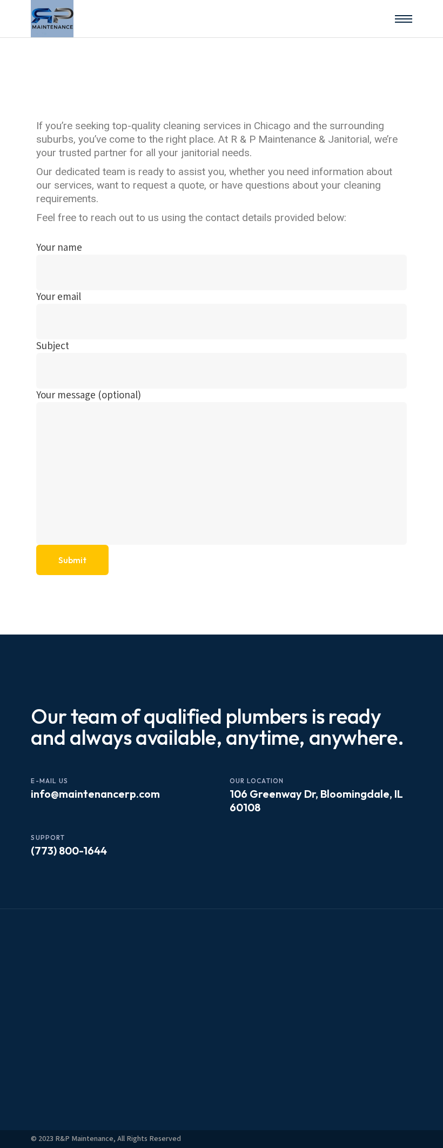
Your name (59, 248)
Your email (58, 297)
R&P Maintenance (84, 1139)
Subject (52, 346)
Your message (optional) (88, 395)
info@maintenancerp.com (95, 793)
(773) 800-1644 (69, 850)
